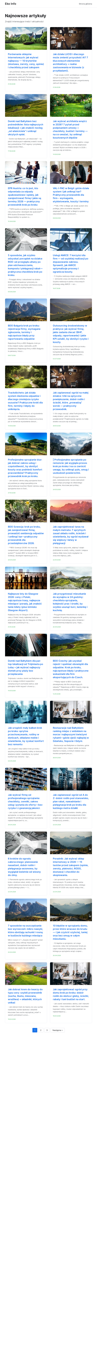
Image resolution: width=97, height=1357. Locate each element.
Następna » (58, 1030)
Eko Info (10, 3)
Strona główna (85, 4)
